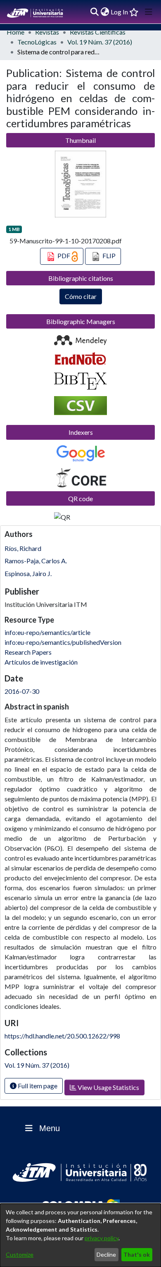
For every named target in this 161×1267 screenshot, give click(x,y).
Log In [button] (120, 12)
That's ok (136, 1254)
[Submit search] (94, 12)
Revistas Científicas (97, 32)
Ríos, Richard (23, 548)
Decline (106, 1254)
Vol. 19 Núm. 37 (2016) (99, 42)
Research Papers (28, 652)
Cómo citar (81, 296)
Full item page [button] (37, 1086)
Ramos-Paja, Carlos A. (36, 561)
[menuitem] (104, 12)
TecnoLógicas (37, 42)
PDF (63, 255)
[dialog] (80, 1235)
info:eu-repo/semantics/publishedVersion (63, 642)
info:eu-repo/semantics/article (47, 632)
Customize (19, 1254)
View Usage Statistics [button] (107, 1087)
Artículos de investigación (41, 662)
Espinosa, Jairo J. (28, 573)
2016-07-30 (22, 691)
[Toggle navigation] (148, 12)
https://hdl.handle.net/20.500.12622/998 (62, 1036)
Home (15, 32)
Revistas (47, 32)
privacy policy (101, 1237)
